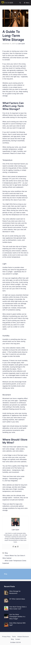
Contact (17, 639)
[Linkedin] (15, 547)
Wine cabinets (7, 485)
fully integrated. (12, 480)
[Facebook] (13, 547)
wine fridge (8, 455)
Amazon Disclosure (23, 636)
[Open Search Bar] (20, 2)
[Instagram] (18, 547)
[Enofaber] (7, 2)
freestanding (13, 478)
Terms (14, 636)
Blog (6, 553)
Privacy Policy (6, 636)
